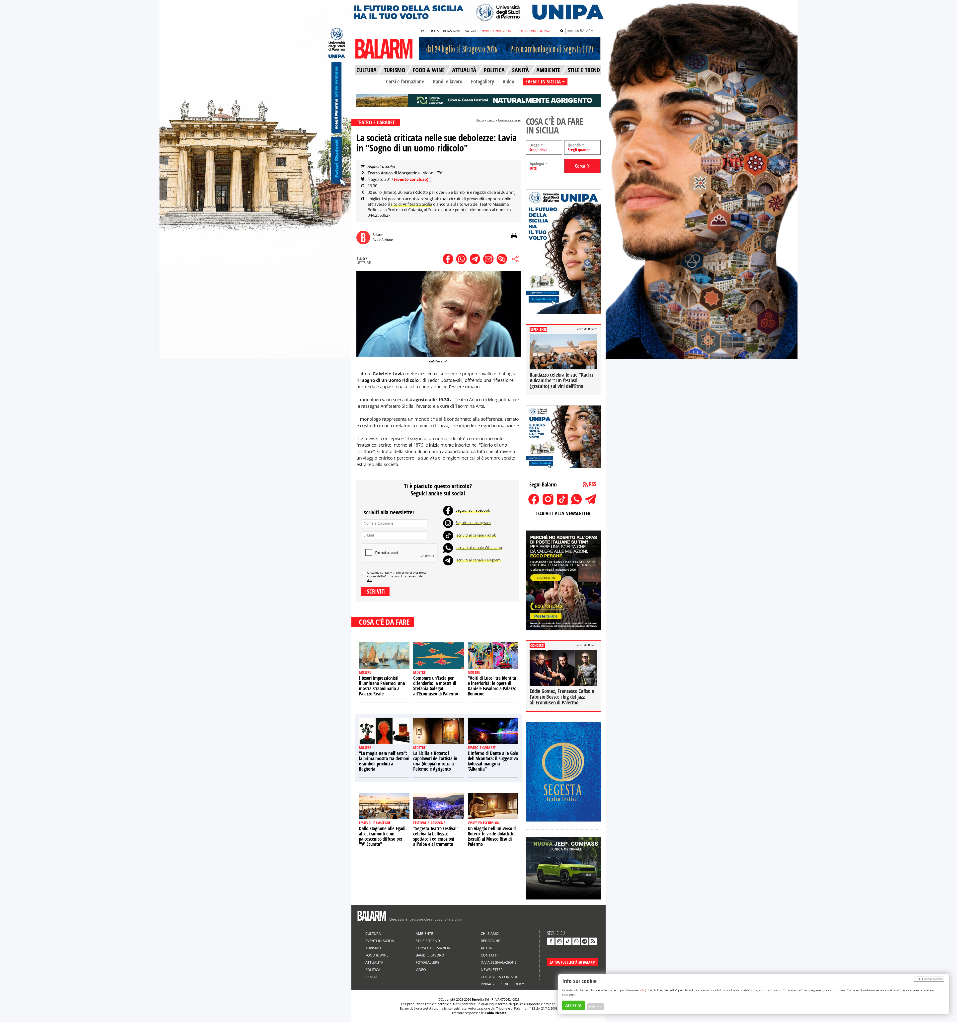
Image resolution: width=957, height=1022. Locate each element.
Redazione (490, 940)
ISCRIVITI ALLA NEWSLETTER (563, 513)
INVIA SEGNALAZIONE (496, 30)
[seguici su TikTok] (567, 941)
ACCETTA (573, 1005)
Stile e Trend (428, 940)
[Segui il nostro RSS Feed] (593, 941)
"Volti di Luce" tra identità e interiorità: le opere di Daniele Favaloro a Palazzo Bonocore (492, 686)
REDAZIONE (452, 30)
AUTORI (470, 30)
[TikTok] (448, 535)
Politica (372, 969)
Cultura (373, 933)
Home (480, 120)
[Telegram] (448, 559)
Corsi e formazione (405, 81)
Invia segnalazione (499, 962)
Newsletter (492, 969)
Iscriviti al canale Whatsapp (479, 547)
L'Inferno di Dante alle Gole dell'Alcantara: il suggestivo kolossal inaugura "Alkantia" (493, 761)
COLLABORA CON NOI (533, 30)
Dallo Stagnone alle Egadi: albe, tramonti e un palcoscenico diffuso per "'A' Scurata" (383, 836)
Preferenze (595, 1006)
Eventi (491, 120)
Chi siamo (490, 933)
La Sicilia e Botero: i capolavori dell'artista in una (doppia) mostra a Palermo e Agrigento (435, 761)
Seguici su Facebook (473, 510)
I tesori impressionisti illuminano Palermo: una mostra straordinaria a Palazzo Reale (382, 686)
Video (508, 81)
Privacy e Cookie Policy (502, 984)
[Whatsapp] (448, 547)
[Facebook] (448, 510)
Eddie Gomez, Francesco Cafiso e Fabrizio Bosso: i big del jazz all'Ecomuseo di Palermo (562, 696)
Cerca (580, 165)
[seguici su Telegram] (584, 941)
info (642, 990)
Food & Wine (377, 955)
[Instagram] (448, 522)
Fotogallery (482, 81)
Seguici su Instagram (473, 522)
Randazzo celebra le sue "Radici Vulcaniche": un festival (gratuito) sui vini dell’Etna (561, 380)
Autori (487, 948)
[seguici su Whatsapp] (576, 941)
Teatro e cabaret (509, 120)
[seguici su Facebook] (551, 941)
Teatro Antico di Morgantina (394, 173)
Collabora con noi (499, 976)
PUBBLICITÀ (430, 30)
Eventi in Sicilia (379, 940)
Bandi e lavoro (447, 81)
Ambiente (424, 933)
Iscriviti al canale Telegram (478, 559)
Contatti (489, 955)
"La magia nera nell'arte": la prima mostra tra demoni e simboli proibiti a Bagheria (384, 761)
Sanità (371, 976)
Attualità (374, 962)
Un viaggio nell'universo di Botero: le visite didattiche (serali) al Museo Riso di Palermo (492, 836)
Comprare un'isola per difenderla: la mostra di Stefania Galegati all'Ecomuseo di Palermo (435, 686)
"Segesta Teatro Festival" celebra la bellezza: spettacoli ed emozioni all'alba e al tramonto (435, 836)
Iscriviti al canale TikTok (476, 535)
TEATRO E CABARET (376, 122)
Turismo (373, 948)
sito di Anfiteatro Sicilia (411, 204)
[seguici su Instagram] (559, 941)
